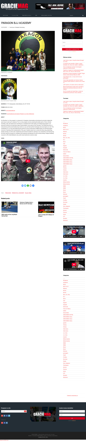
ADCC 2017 (66, 129)
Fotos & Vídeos (66, 151)
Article (64, 133)
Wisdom (65, 218)
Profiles (65, 200)
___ (64, 121)
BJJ (64, 139)
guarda (64, 166)
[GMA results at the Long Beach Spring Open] (9, 207)
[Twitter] (9, 416)
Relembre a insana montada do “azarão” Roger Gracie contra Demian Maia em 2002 (74, 74)
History (65, 168)
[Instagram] (4, 416)
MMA (64, 186)
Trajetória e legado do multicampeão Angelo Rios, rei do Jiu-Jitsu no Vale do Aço (73, 71)
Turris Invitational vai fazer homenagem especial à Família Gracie (72, 67)
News (64, 190)
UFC (64, 216)
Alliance (65, 131)
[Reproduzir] (65, 236)
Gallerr (64, 153)
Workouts (65, 220)
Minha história (66, 182)
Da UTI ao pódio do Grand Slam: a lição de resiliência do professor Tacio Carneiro (73, 92)
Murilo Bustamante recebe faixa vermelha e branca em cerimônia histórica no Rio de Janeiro (73, 88)
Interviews (65, 172)
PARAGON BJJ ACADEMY (18, 193)
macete (65, 180)
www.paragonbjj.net (10, 110)
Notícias (5, 15)
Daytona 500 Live (4, 440)
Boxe (64, 141)
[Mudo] (81, 236)
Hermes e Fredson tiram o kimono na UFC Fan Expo (26, 203)
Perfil (64, 198)
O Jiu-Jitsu (15, 15)
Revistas (65, 202)
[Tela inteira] (83, 236)
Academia (65, 123)
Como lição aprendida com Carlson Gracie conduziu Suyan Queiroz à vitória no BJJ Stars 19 (74, 81)
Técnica (65, 212)
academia (65, 125)
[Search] (83, 15)
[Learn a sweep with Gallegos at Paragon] (46, 207)
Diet (64, 143)
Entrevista (65, 149)
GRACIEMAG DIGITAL (46, 15)
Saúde (64, 204)
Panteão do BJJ (26, 15)
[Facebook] (7, 416)
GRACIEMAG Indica (67, 160)
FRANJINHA (8, 193)
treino (64, 214)
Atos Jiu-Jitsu (66, 137)
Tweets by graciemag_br (72, 395)
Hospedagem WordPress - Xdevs (43, 437)
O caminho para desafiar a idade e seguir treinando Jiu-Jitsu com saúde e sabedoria (73, 64)
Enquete (65, 147)
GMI (36, 15)
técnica (65, 210)
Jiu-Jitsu (65, 176)
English (65, 145)
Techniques (66, 208)
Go (25, 411)
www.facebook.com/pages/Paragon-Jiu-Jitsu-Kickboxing (20, 113)
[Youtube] (2, 416)
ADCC (64, 127)
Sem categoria (66, 206)
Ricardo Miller (28, 193)
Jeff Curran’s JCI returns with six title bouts (73, 84)
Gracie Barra (66, 155)
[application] (74, 232)
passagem (65, 196)
